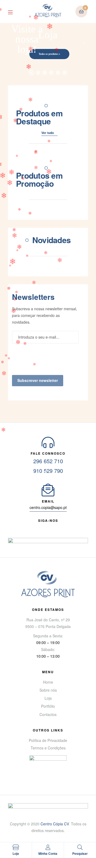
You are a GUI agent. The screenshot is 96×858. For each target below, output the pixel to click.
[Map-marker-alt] (67, 527)
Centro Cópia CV (55, 823)
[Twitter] (48, 527)
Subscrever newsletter (37, 380)
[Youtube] (38, 527)
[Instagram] (57, 527)
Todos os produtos (49, 54)
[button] (49, 133)
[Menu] (14, 11)
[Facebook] (29, 527)
